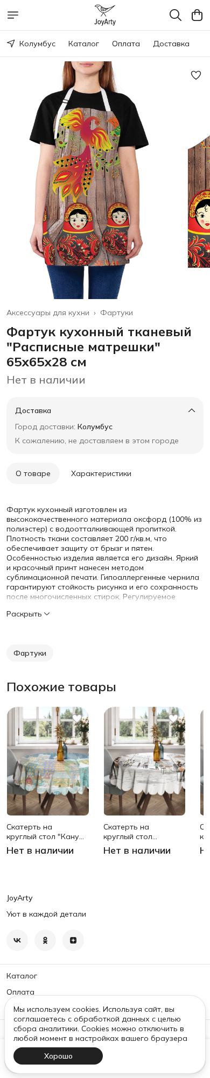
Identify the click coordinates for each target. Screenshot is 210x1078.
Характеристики (101, 473)
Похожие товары (61, 686)
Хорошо (58, 1056)
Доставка (171, 43)
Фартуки (116, 312)
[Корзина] (197, 15)
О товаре (33, 473)
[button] (29, 653)
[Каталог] (12, 15)
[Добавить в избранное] (196, 75)
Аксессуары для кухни (47, 312)
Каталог (83, 43)
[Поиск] (175, 15)
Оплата (126, 43)
